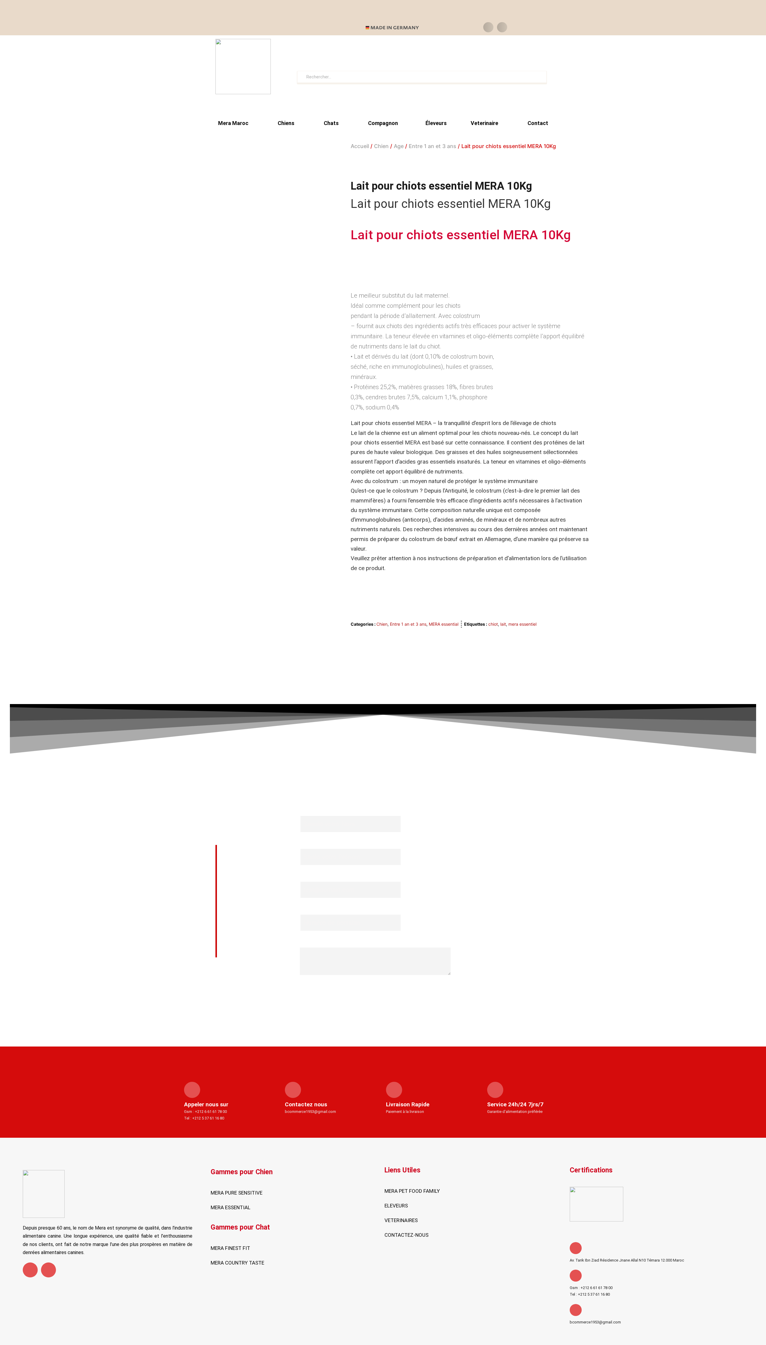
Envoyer (375, 987)
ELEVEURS (396, 1206)
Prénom (310, 843)
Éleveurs (436, 123)
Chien (381, 146)
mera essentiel (522, 624)
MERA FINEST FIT (230, 1248)
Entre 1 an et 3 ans (432, 146)
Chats (331, 123)
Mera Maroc (233, 123)
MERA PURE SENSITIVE (236, 1193)
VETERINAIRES (401, 1220)
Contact (538, 123)
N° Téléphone (317, 909)
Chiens (286, 123)
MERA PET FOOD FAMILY (412, 1191)
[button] (488, 27)
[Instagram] (48, 1269)
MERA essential (443, 624)
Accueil (360, 146)
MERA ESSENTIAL (230, 1207)
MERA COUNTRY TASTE (237, 1263)
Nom (305, 811)
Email (306, 876)
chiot (493, 624)
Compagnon (383, 123)
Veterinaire (484, 123)
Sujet (306, 942)
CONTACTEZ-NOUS (406, 1235)
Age (399, 146)
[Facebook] (30, 1269)
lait (503, 624)
